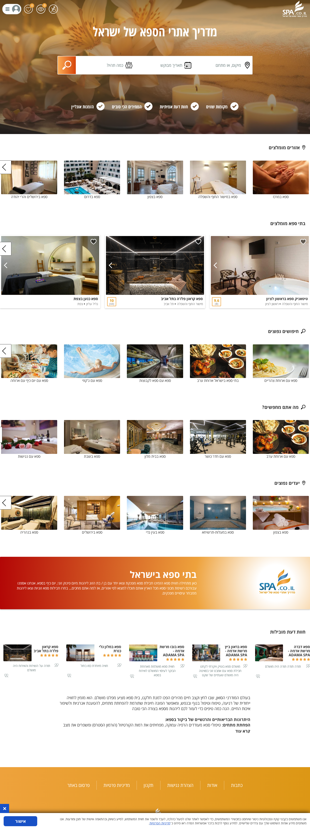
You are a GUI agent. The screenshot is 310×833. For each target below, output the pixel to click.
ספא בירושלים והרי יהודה (29, 196)
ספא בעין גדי (155, 532)
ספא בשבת (92, 456)
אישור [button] (20, 821)
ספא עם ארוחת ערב (280, 456)
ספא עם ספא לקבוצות (155, 380)
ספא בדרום (92, 196)
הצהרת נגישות (180, 785)
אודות (212, 785)
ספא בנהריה (29, 532)
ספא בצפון (155, 196)
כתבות (237, 785)
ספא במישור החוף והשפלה (217, 196)
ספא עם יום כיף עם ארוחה (29, 380)
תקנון (148, 785)
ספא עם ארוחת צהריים (280, 380)
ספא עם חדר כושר (218, 456)
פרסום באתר (78, 785)
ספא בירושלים (92, 532)
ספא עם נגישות (29, 456)
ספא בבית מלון (155, 456)
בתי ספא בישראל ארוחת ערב (218, 380)
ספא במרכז (281, 196)
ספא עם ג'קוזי (92, 380)
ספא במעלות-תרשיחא (218, 532)
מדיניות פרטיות (116, 785)
